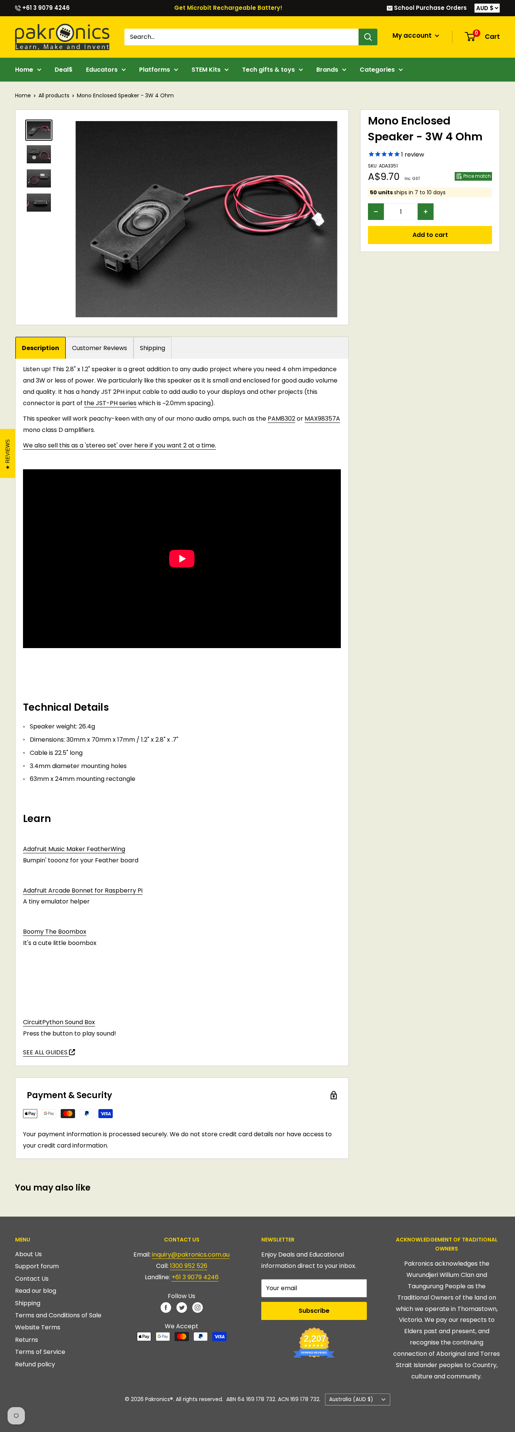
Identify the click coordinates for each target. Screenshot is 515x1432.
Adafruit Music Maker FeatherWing (74, 849)
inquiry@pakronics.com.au (191, 1254)
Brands (327, 69)
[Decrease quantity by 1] (376, 211)
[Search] (368, 37)
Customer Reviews (99, 348)
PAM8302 (281, 418)
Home (24, 69)
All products (53, 95)
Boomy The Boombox (54, 931)
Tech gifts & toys (268, 69)
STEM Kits (206, 69)
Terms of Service (40, 1351)
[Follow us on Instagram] (197, 1307)
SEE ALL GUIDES (46, 1052)
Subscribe (314, 1310)
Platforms (154, 69)
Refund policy (35, 1364)
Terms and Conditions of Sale (58, 1315)
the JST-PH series (110, 403)
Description (40, 348)
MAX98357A (322, 418)
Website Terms (37, 1327)
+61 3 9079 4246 (45, 8)
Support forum (37, 1266)
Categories (377, 69)
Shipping (152, 348)
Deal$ (64, 69)
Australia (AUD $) (351, 1399)
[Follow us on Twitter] (181, 1307)
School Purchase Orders (429, 8)
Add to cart (430, 234)
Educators (102, 69)
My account (412, 35)
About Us (28, 1254)
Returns (26, 1339)
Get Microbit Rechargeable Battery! (228, 8)
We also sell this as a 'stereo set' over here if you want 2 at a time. (119, 445)
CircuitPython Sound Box (59, 1022)
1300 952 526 (188, 1265)
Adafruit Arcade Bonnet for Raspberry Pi (83, 890)
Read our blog (35, 1290)
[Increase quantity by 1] (426, 211)
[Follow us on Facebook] (166, 1307)
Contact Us (32, 1278)
